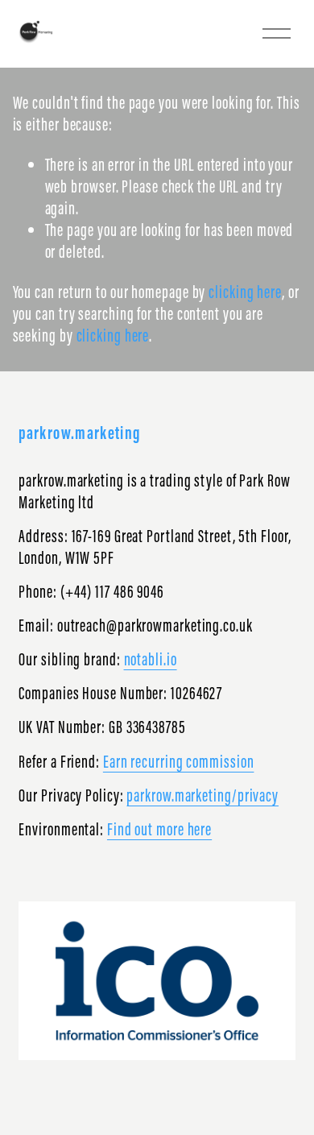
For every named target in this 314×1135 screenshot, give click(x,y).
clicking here (245, 292)
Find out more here (159, 829)
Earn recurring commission (178, 762)
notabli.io (150, 659)
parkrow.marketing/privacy (202, 795)
